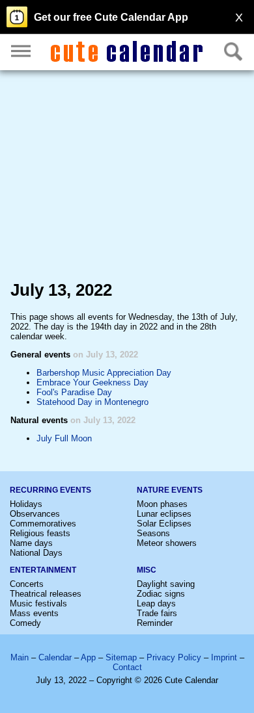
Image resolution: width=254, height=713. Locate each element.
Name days (31, 543)
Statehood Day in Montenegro (92, 402)
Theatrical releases (45, 594)
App (88, 657)
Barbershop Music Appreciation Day (103, 373)
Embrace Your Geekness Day (92, 382)
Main (19, 657)
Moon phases (162, 504)
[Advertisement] (127, 178)
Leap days (156, 603)
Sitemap (121, 657)
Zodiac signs (161, 594)
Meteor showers (167, 543)
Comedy (25, 623)
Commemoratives (43, 523)
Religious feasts (40, 533)
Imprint (224, 657)
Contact (127, 667)
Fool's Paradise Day (74, 392)
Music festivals (38, 603)
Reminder (155, 623)
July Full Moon (64, 438)
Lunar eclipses (164, 514)
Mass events (34, 613)
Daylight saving (166, 584)
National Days (36, 553)
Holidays (26, 504)
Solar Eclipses (164, 523)
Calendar (55, 657)
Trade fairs (157, 613)
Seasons (153, 533)
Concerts (27, 584)
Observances (35, 514)
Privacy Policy (174, 657)
